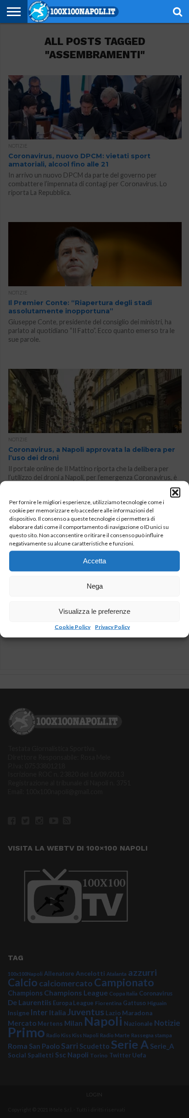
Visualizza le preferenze (94, 611)
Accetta (94, 561)
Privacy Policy (112, 626)
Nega (95, 586)
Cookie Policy (72, 626)
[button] (175, 492)
